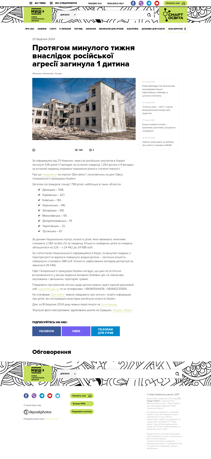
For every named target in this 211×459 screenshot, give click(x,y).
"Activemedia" (51, 419)
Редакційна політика (82, 411)
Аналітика (132, 29)
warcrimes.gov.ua (48, 289)
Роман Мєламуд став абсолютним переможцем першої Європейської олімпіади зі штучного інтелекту (158, 91)
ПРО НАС (29, 29)
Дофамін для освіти (153, 29)
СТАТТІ (53, 29)
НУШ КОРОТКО (175, 29)
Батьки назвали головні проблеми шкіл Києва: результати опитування (158, 127)
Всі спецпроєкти (66, 3)
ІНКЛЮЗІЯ (91, 29)
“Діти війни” (58, 294)
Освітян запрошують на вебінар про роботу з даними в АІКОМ (158, 144)
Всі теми (40, 3)
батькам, (38, 73)
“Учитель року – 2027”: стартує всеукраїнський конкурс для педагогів (157, 110)
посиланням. (109, 304)
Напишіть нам (173, 3)
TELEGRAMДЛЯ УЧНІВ (105, 331)
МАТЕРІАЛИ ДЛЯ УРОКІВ (111, 29)
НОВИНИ (42, 29)
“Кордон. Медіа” (122, 310)
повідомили (49, 174)
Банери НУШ (79, 403)
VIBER (76, 331)
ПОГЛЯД (78, 29)
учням (59, 73)
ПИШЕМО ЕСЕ (95, 3)
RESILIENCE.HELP (115, 3)
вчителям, (49, 73)
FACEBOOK (46, 331)
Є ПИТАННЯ (65, 29)
